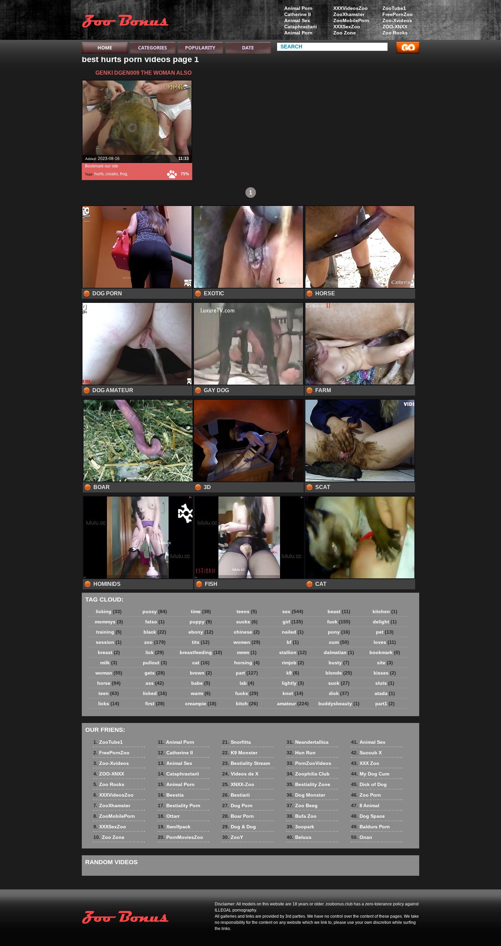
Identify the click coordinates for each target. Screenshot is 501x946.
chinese (247, 632)
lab (247, 683)
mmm (247, 652)
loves (385, 642)
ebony (200, 632)
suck (339, 683)
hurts (99, 174)
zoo (155, 642)
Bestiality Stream (246, 763)
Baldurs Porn (370, 826)
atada (385, 693)
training (109, 632)
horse (109, 683)
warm (201, 693)
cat (201, 662)
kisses (385, 673)
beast (339, 611)
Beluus (299, 837)
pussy (154, 611)
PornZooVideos (309, 763)
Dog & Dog (239, 826)
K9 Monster (239, 752)
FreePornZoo (397, 14)
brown (201, 673)
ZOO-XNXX (394, 26)
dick (339, 693)
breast (109, 652)
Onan (361, 837)
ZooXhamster (348, 14)
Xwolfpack (174, 826)
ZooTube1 (394, 8)
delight (385, 621)
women (246, 642)
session (109, 642)
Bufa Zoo (302, 816)
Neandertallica (308, 742)
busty (339, 662)
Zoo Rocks (395, 32)
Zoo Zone (344, 32)
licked (155, 693)
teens (247, 611)
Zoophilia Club (308, 774)
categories (152, 47)
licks (108, 703)
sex (292, 611)
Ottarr (169, 816)
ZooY (232, 837)
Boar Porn (238, 816)
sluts (384, 683)
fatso (155, 621)
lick (155, 652)
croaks (112, 174)
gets (155, 673)
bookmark (384, 652)
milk (108, 662)
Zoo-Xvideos (397, 20)
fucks (246, 693)
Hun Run (301, 752)
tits (201, 642)
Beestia (171, 795)
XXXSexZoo (346, 26)
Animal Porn (298, 8)
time (201, 611)
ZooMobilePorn (351, 20)
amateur (293, 703)
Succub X (366, 752)
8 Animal (365, 805)
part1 (385, 703)
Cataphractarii (300, 26)
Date (248, 47)
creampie (200, 703)
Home (104, 47)
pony (339, 632)
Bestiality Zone (308, 784)
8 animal (125, 21)
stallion (293, 652)
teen (108, 693)
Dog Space (368, 816)
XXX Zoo (365, 763)
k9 (292, 673)
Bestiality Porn (179, 805)
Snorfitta (236, 742)
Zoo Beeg (302, 805)
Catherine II (297, 14)
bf (293, 642)
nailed (293, 632)
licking (109, 611)
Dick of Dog (369, 784)
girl (293, 621)
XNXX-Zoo (238, 784)
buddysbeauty (339, 703)
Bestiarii (236, 795)
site (385, 662)
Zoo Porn (366, 795)
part (247, 673)
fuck (338, 621)
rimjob (293, 662)
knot (293, 693)
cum (339, 642)
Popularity (200, 47)
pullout (155, 662)
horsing (247, 662)
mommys (109, 621)
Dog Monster (306, 795)
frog (123, 174)
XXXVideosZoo (350, 8)
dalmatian (339, 652)
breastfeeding (201, 652)
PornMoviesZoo (180, 837)
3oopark (300, 826)
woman (108, 673)
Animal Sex (297, 20)
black (154, 632)
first (155, 703)
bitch (247, 703)
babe (200, 683)
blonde (338, 673)
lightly (293, 683)
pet (385, 632)
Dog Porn (237, 805)
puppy (200, 621)
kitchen (385, 611)
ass (155, 683)
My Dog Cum (370, 774)
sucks (247, 621)
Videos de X (240, 774)
